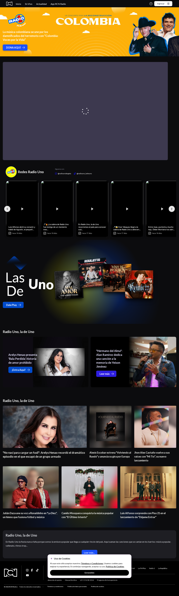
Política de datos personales (77, 586)
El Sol (133, 568)
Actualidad (41, 4)
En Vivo (28, 4)
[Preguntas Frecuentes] (151, 3)
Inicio (18, 4)
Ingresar (160, 3)
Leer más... (89, 552)
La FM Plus (142, 568)
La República (162, 568)
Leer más (105, 373)
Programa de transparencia (107, 580)
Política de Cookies (115, 566)
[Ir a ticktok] (27, 570)
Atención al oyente (55, 580)
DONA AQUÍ (13, 47)
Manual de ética (71, 580)
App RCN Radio (58, 4)
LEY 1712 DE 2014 (87, 580)
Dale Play (11, 304)
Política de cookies (97, 586)
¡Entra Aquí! (19, 369)
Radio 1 (152, 568)
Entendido (89, 572)
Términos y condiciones (55, 586)
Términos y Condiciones (92, 563)
